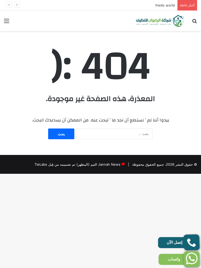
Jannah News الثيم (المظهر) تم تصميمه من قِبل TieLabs (77, 164)
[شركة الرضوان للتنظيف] (160, 20)
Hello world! (165, 5)
